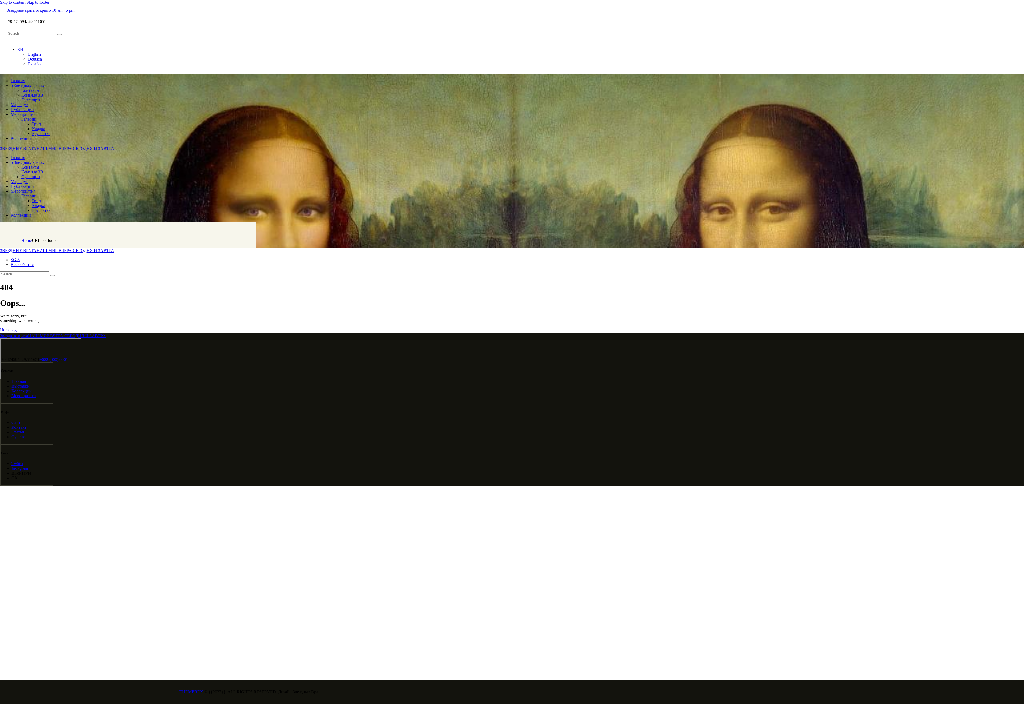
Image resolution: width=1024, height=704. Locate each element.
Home (26, 240)
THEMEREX (191, 692)
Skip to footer (37, 2)
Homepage (9, 330)
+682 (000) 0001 (53, 359)
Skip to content (12, 2)
